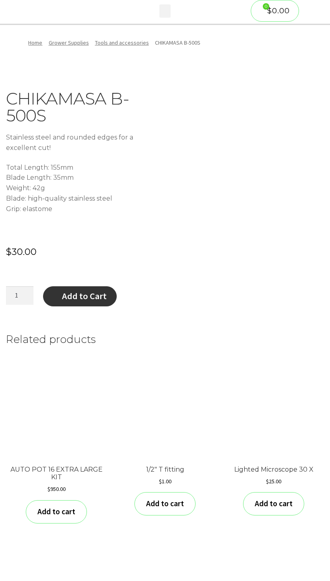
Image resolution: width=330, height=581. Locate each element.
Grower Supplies (69, 42)
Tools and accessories (122, 42)
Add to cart (56, 511)
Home (35, 42)
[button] (165, 11)
